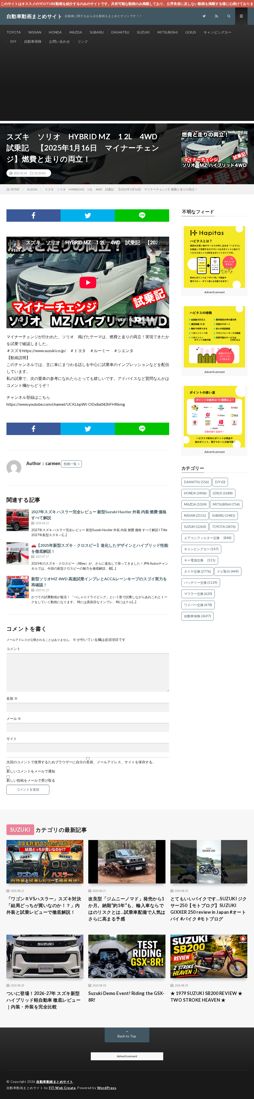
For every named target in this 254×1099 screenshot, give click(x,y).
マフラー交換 (198, 594)
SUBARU (97, 32)
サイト (11, 738)
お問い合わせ (59, 41)
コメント (13, 649)
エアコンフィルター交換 (207, 538)
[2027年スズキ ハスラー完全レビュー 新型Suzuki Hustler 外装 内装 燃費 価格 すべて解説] (17, 520)
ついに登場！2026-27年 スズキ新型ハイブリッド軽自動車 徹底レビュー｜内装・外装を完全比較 (43, 999)
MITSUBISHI (168, 32)
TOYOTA (13, 32)
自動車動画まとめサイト (54, 1082)
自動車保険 (32, 41)
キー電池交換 (199, 560)
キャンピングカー (217, 32)
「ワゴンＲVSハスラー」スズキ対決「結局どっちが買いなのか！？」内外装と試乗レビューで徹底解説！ (43, 905)
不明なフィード (198, 211)
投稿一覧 (70, 464)
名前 (12, 698)
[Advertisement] (127, 86)
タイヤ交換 (197, 571)
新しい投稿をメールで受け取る (30, 780)
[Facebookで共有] (33, 215)
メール (13, 718)
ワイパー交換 (198, 605)
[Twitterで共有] (88, 215)
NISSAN (35, 32)
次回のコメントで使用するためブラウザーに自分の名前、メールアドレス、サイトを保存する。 (81, 762)
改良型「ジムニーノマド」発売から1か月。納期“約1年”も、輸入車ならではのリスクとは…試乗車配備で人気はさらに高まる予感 (126, 908)
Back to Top (127, 1036)
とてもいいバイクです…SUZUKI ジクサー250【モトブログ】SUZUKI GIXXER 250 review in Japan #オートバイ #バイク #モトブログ (208, 908)
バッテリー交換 (200, 583)
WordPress (106, 1088)
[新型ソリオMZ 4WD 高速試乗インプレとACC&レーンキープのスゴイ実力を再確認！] (17, 587)
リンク (83, 41)
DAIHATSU (120, 32)
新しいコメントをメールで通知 (30, 771)
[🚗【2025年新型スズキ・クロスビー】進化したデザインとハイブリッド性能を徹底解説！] (17, 553)
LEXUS (191, 32)
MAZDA (75, 32)
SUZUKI (143, 32)
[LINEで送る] (142, 215)
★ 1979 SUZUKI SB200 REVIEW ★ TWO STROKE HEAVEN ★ (206, 996)
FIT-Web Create (62, 1088)
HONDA (55, 32)
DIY (13, 41)
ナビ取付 (228, 571)
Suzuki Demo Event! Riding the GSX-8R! (126, 996)
